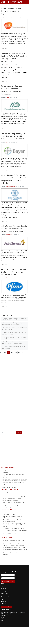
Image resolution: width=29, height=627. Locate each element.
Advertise (3, 588)
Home (2, 586)
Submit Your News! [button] (6, 607)
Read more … (5, 48)
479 (12, 352)
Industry (3, 599)
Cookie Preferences (6, 591)
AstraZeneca (9, 234)
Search (19, 432)
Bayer (7, 142)
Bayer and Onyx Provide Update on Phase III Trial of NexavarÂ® (13, 347)
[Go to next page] (25, 351)
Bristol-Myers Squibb (10, 186)
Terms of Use (4, 593)
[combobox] (8, 432)
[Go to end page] (27, 351)
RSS (2, 620)
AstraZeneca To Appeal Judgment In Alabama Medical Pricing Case (14, 328)
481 (19, 352)
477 (5, 352)
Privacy (3, 590)
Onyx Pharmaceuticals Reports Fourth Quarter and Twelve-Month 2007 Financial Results (14, 342)
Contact (3, 595)
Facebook (3, 615)
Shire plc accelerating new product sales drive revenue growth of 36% (14, 333)
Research (3, 601)
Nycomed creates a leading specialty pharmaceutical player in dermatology (12, 323)
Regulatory (3, 603)
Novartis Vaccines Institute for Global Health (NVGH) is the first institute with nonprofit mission (14, 319)
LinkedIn (3, 619)
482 (22, 352)
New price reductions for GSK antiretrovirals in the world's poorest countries (14, 337)
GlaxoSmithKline (9, 17)
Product (7, 97)
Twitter (3, 617)
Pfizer (7, 277)
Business (8, 64)
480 (16, 352)
